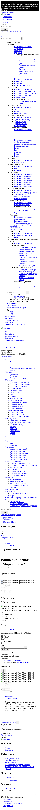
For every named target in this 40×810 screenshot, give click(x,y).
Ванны (8, 543)
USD (11, 314)
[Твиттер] (2, 554)
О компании (10, 316)
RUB (12, 312)
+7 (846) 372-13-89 (23, 662)
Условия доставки (12, 761)
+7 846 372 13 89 (18, 297)
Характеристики (11, 698)
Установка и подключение (15, 324)
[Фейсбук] (1, 554)
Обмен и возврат (11, 763)
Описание (9, 696)
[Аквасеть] (5, 739)
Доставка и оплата (12, 320)
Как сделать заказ (12, 759)
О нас (7, 748)
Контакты (9, 322)
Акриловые (9, 545)
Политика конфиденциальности (17, 765)
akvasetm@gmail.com (8, 793)
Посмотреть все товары (23, 47)
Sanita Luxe (9, 318)
